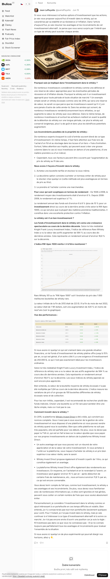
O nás (12, 89)
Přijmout (102, 575)
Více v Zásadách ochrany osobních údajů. (29, 576)
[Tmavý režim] (28, 4)
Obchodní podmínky (18, 86)
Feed (40, 3)
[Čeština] (21, 4)
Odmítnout (89, 575)
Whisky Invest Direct (66, 417)
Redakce (20, 89)
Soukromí (5, 86)
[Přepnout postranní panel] (32, 289)
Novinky (4, 89)
